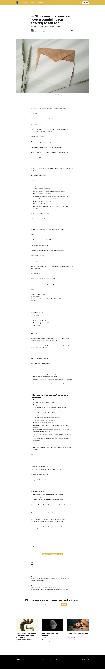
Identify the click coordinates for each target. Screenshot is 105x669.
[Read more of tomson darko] (32, 30)
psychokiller (18, 659)
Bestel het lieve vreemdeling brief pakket (52, 554)
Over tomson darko (40, 2)
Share (72, 30)
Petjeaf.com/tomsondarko (59, 659)
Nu (48, 659)
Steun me (32, 2)
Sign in (79, 2)
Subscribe (85, 2)
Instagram (44, 659)
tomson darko (38, 29)
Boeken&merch (24, 2)
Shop (51, 659)
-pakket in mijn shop (48, 400)
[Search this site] (75, 3)
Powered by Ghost (85, 659)
